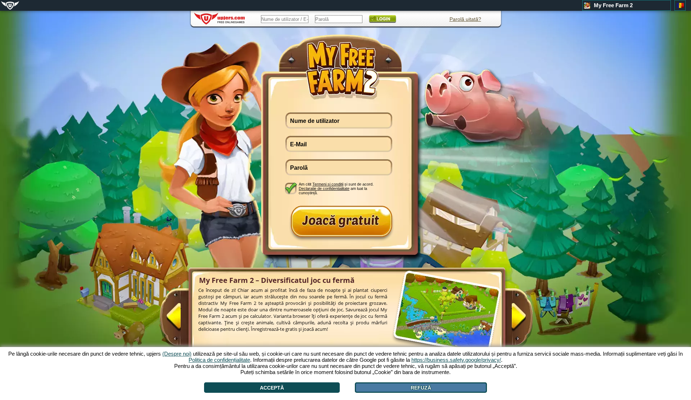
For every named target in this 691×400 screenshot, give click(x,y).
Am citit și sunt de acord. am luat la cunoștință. (336, 188)
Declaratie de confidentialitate (324, 188)
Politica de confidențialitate (219, 360)
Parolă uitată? (465, 19)
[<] (181, 319)
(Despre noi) (176, 354)
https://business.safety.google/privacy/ (456, 360)
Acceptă (272, 388)
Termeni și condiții (327, 184)
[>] (511, 319)
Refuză (421, 388)
